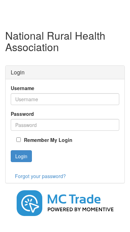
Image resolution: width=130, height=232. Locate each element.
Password (22, 113)
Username (22, 88)
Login (21, 156)
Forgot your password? (40, 176)
